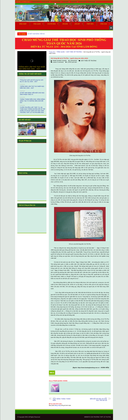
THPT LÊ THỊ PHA (105, 417)
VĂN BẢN (65, 1)
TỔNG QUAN (45, 1)
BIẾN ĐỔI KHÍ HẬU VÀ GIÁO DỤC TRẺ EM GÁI (98, 399)
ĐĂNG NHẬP (36, 1)
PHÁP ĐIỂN (82, 1)
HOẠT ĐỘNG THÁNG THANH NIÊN (61, 399)
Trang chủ (52, 52)
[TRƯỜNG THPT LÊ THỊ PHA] (64, 4)
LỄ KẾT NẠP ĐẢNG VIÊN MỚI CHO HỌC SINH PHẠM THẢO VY (47, 34)
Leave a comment (58, 62)
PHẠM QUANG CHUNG (60, 60)
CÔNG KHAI (91, 1)
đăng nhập (58, 405)
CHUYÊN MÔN (56, 1)
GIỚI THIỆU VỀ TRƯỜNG (74, 52)
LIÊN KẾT (74, 1)
